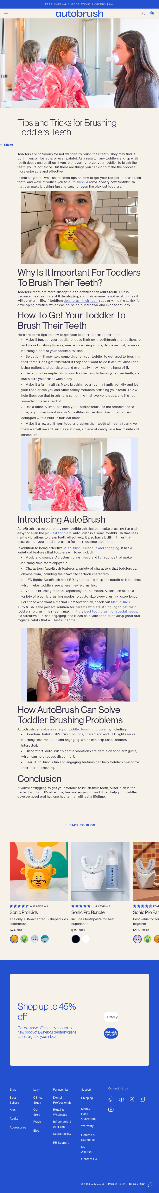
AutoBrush (76, 182)
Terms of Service (139, 1184)
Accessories (18, 1127)
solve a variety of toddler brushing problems (75, 729)
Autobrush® (98, 1184)
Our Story (37, 1112)
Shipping (87, 1098)
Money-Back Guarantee (88, 1113)
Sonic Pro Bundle (88, 912)
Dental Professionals (62, 1100)
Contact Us (89, 1159)
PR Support (61, 1142)
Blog (36, 1130)
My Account (87, 1149)
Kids (13, 1109)
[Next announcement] (151, 4)
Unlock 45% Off (111, 1033)
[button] (6, 13)
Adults (14, 1118)
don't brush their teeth (81, 300)
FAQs (37, 1121)
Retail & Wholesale (60, 1112)
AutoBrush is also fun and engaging (91, 548)
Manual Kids (120, 602)
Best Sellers (14, 1100)
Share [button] (8, 144)
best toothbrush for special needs (110, 611)
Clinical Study (38, 1100)
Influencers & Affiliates (62, 1124)
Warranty (87, 1126)
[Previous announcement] (7, 4)
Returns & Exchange (88, 1137)
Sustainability (62, 1133)
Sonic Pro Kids (24, 912)
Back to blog (82, 825)
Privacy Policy (116, 1184)
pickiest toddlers (58, 533)
